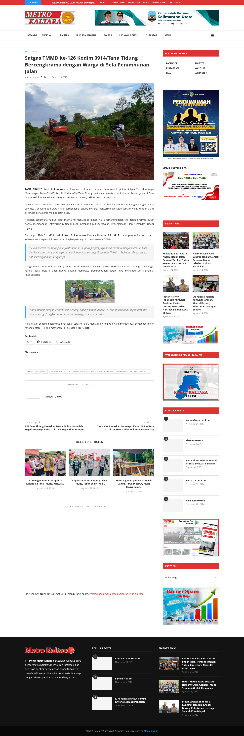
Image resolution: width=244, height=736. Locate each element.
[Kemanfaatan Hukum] (173, 425)
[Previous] (44, 2)
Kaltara (64, 35)
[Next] (48, 2)
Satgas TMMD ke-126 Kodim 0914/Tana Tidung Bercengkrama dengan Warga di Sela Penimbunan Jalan (100, 371)
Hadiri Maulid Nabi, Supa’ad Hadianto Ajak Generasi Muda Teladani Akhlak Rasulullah (206, 260)
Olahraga (151, 35)
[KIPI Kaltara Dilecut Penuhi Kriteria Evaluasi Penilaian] (173, 465)
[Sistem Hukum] (173, 445)
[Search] (217, 35)
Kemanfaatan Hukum (198, 420)
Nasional (47, 35)
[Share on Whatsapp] (102, 384)
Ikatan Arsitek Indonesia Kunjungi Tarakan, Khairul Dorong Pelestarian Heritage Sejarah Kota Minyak (175, 304)
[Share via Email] (112, 384)
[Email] (207, 2)
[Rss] (218, 2)
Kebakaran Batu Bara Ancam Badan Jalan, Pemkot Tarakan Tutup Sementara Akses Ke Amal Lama (176, 260)
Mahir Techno (151, 731)
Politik (108, 35)
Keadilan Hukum (195, 500)
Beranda (32, 35)
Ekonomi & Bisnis (128, 35)
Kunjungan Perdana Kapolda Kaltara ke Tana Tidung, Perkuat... (45, 482)
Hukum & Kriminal (86, 35)
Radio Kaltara (159, 2)
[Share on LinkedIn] (99, 384)
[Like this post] (89, 384)
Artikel (168, 35)
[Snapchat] (210, 2)
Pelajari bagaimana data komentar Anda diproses (117, 593)
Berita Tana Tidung (36, 371)
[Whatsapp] (214, 2)
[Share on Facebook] (93, 384)
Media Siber (134, 2)
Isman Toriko (40, 77)
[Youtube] (203, 2)
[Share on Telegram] (105, 384)
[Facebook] (188, 2)
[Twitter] (191, 2)
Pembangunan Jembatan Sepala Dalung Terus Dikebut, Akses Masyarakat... (134, 484)
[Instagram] (195, 2)
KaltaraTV (175, 2)
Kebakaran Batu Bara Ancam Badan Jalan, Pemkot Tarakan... (85, 2)
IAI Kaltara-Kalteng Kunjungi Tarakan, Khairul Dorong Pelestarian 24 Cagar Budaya (204, 303)
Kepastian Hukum (196, 480)
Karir (146, 2)
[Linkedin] (199, 2)
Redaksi (103, 2)
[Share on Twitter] (96, 384)
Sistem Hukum (194, 440)
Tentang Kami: (118, 2)
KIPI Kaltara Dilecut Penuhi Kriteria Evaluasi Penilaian (201, 462)
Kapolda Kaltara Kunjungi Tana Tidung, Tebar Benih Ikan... (89, 482)
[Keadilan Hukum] (173, 505)
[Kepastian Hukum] (173, 485)
